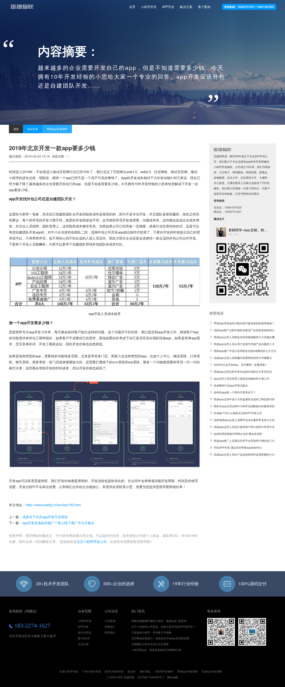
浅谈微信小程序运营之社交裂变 (150, 644)
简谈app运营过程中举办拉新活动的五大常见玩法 (243, 371)
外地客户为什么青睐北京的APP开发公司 (238, 413)
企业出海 (83, 644)
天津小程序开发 (68, 671)
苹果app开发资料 (57, 129)
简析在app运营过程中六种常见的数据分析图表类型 (244, 406)
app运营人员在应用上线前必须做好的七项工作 (241, 378)
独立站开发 (84, 632)
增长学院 (145, 671)
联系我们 (110, 632)
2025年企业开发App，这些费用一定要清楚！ (241, 364)
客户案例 (204, 6)
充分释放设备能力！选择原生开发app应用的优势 (160, 638)
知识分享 (32, 129)
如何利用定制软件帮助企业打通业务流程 (238, 434)
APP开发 (168, 6)
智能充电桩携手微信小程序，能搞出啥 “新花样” (159, 621)
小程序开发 (22, 8)
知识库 (132, 671)
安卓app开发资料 (212, 671)
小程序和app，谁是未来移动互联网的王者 (156, 650)
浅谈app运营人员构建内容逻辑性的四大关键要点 (243, 358)
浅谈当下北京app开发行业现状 (45, 516)
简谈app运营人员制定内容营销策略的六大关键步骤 (244, 337)
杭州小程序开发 (114, 671)
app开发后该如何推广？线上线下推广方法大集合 (58, 522)
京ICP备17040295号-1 (151, 677)
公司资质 (110, 621)
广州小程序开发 (91, 671)
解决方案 (186, 6)
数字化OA (84, 638)
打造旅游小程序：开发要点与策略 (151, 632)
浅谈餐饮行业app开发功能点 (231, 385)
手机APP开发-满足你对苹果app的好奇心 (238, 447)
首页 (132, 6)
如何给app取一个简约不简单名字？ (235, 392)
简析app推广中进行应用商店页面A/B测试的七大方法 (245, 351)
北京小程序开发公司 (92, 541)
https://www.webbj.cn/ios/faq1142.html (53, 504)
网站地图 (172, 677)
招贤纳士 (110, 626)
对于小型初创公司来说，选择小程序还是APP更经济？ (163, 626)
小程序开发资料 (163, 671)
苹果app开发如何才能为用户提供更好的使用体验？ (244, 323)
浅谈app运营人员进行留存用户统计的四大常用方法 (244, 427)
